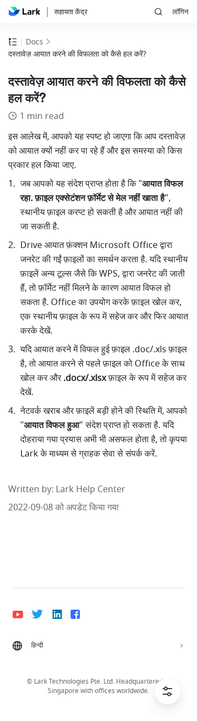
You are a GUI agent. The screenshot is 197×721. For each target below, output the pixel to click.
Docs (34, 42)
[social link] (22, 614)
